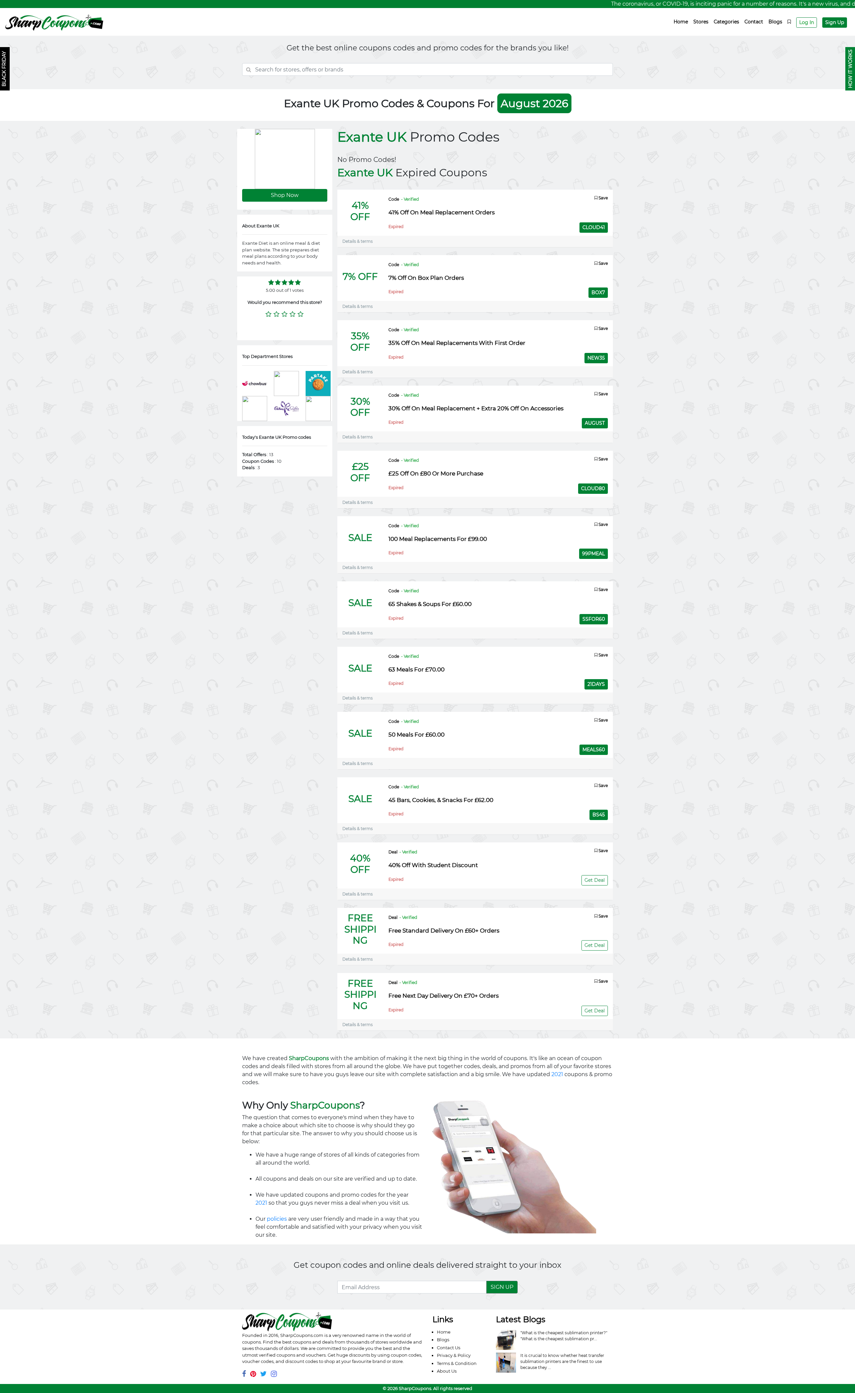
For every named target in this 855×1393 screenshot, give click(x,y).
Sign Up (834, 22)
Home (681, 22)
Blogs (775, 22)
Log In (806, 22)
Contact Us (448, 1347)
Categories (726, 22)
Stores (700, 22)
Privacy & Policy (454, 1355)
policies (277, 1219)
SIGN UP (502, 1287)
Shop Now (285, 195)
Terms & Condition (457, 1363)
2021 (557, 1074)
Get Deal (594, 880)
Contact (753, 22)
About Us (447, 1371)
